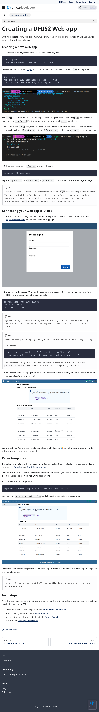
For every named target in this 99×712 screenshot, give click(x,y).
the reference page (13, 586)
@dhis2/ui (18, 467)
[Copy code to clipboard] (94, 59)
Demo (71, 2)
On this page (9, 21)
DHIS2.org (62, 2)
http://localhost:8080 (40, 362)
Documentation (81, 2)
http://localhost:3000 (15, 219)
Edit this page (11, 629)
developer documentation (54, 609)
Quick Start (7, 660)
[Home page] (4, 15)
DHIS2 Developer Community (15, 674)
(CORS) (62, 320)
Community (93, 2)
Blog (4, 688)
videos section (41, 613)
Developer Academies (28, 620)
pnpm (29, 69)
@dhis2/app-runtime (36, 467)
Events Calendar (52, 617)
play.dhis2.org (86, 339)
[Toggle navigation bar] (4, 7)
